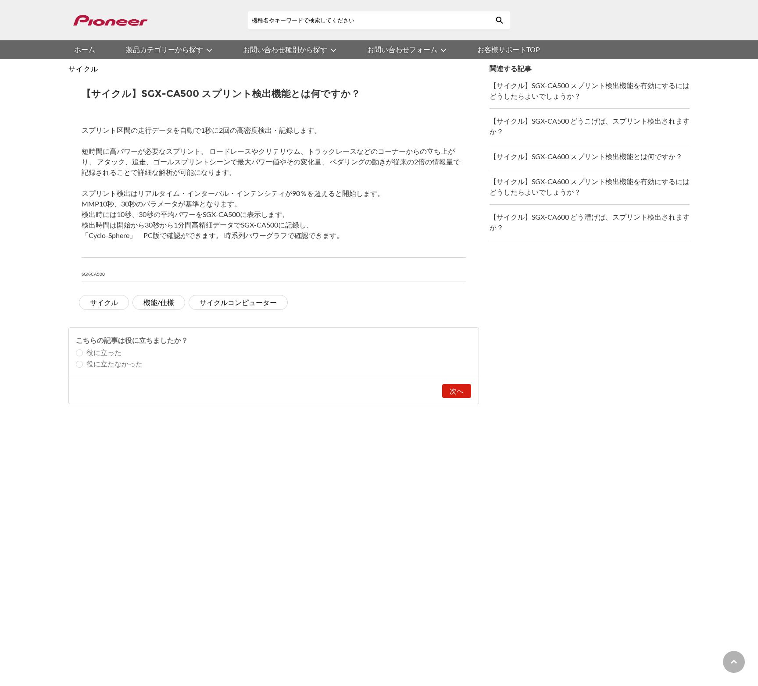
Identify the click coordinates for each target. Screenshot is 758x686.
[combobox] (368, 20)
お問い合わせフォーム (402, 49)
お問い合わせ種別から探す (285, 49)
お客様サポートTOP (508, 49)
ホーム (84, 49)
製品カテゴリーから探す (164, 49)
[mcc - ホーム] (110, 20)
